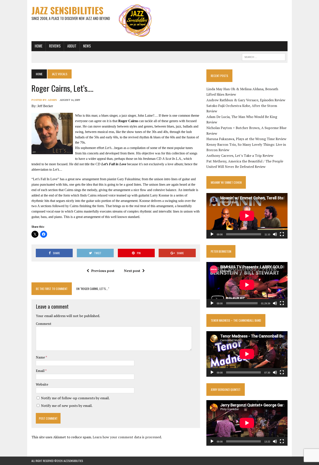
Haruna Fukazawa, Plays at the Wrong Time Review (246, 138)
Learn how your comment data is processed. (127, 437)
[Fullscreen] (282, 234)
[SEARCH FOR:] (263, 56)
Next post (132, 270)
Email (40, 370)
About (71, 46)
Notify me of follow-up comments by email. (75, 398)
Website (42, 384)
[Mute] (275, 234)
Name (41, 357)
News (87, 46)
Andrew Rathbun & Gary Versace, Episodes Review (245, 100)
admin (52, 100)
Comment (43, 323)
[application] (247, 216)
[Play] (212, 234)
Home (38, 46)
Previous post (102, 270)
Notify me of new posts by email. (66, 405)
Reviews (55, 46)
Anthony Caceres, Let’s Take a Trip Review (239, 155)
